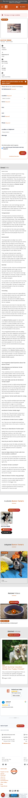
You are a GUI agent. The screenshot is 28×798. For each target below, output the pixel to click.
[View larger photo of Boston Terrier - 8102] (11, 513)
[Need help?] (3, 795)
